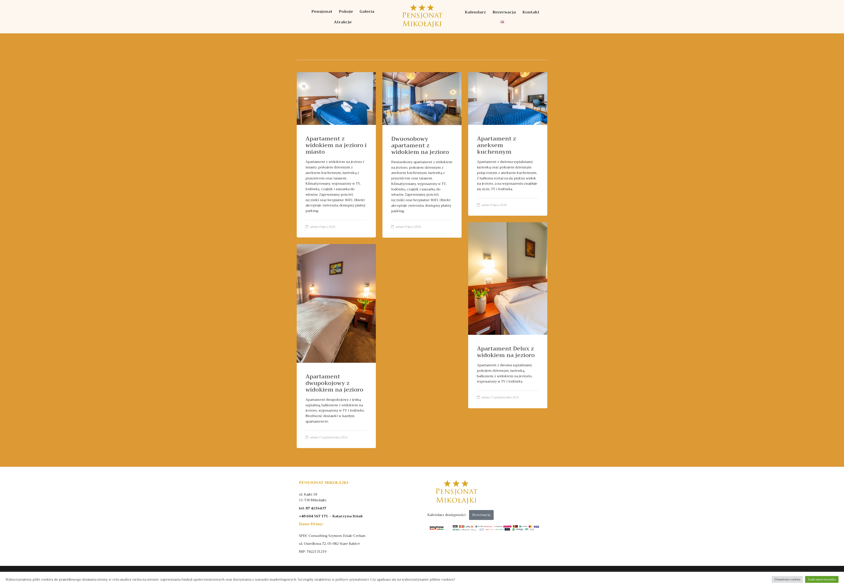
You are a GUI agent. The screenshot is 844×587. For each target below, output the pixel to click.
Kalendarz (475, 12)
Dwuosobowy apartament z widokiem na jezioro (420, 145)
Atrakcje (343, 22)
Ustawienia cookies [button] (787, 579)
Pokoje (346, 11)
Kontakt (530, 12)
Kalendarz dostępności (446, 515)
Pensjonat (321, 11)
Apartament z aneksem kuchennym (496, 145)
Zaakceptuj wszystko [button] (822, 579)
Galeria (367, 11)
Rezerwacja (504, 12)
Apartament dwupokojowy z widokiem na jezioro (334, 383)
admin (314, 226)
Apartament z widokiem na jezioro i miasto (336, 145)
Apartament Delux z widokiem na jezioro (506, 352)
